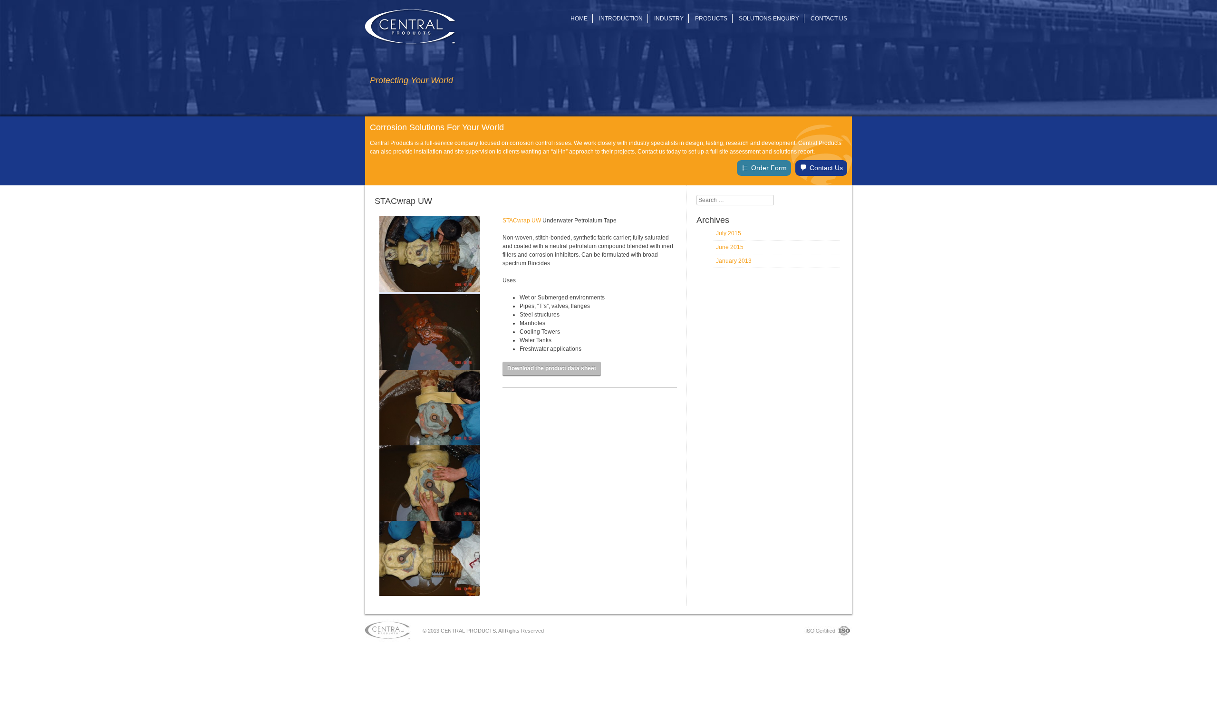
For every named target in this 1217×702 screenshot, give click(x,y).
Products (711, 18)
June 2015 (730, 247)
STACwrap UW (521, 220)
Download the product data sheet (551, 368)
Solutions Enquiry (769, 18)
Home (579, 18)
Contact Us (829, 18)
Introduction (621, 18)
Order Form (769, 168)
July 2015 (728, 233)
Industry (669, 18)
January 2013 (734, 261)
